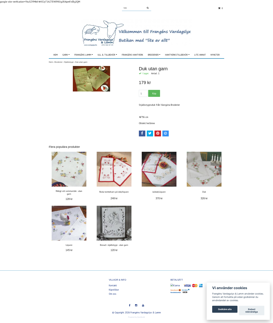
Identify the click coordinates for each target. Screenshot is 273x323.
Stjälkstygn (69, 62)
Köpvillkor (114, 289)
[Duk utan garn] (91, 78)
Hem (55, 54)
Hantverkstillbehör (176, 54)
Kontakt (113, 285)
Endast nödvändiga (251, 310)
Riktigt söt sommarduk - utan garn (69, 192)
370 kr (159, 198)
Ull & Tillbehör (106, 54)
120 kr (114, 250)
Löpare (69, 245)
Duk (204, 191)
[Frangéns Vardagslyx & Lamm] (136, 29)
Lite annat (200, 54)
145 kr (69, 250)
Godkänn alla (225, 309)
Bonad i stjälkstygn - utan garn (114, 245)
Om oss (112, 293)
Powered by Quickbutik (136, 317)
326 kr (204, 198)
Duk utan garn (81, 62)
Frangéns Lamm (82, 54)
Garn (65, 54)
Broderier (153, 54)
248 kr (114, 198)
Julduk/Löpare (159, 191)
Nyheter (215, 54)
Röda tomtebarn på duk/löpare (114, 191)
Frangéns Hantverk (132, 54)
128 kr (69, 199)
